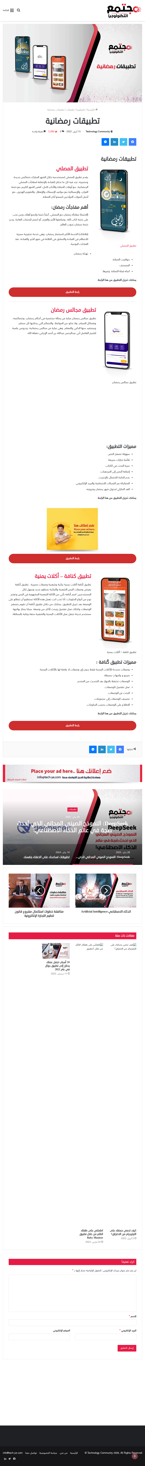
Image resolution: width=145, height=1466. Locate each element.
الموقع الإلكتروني (61, 1330)
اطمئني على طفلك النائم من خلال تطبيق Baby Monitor (91, 1234)
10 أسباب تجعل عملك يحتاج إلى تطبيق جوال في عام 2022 (57, 965)
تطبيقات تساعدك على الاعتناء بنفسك (72, 827)
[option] (72, 827)
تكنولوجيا (80, 109)
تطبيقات (70, 109)
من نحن (64, 1453)
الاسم (132, 1316)
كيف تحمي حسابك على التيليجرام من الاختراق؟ (123, 1232)
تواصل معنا (31, 1453)
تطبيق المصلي (128, 245)
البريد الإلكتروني (128, 1330)
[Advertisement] (72, 415)
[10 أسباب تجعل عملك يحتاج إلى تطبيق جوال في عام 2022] (56, 951)
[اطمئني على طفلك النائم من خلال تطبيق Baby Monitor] (89, 1085)
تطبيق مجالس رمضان (73, 310)
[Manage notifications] (135, 1456)
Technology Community (98, 131)
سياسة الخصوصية (48, 1453)
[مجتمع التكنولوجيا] (124, 10)
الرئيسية (91, 109)
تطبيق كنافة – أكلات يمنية (63, 576)
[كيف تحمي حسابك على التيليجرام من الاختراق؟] (123, 1085)
